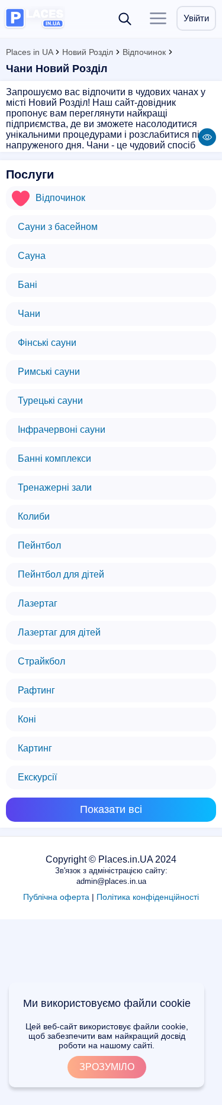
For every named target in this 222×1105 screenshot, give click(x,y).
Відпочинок (144, 52)
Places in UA (29, 52)
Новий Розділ (87, 52)
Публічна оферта (56, 897)
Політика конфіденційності (147, 897)
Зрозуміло (106, 1067)
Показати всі (111, 809)
